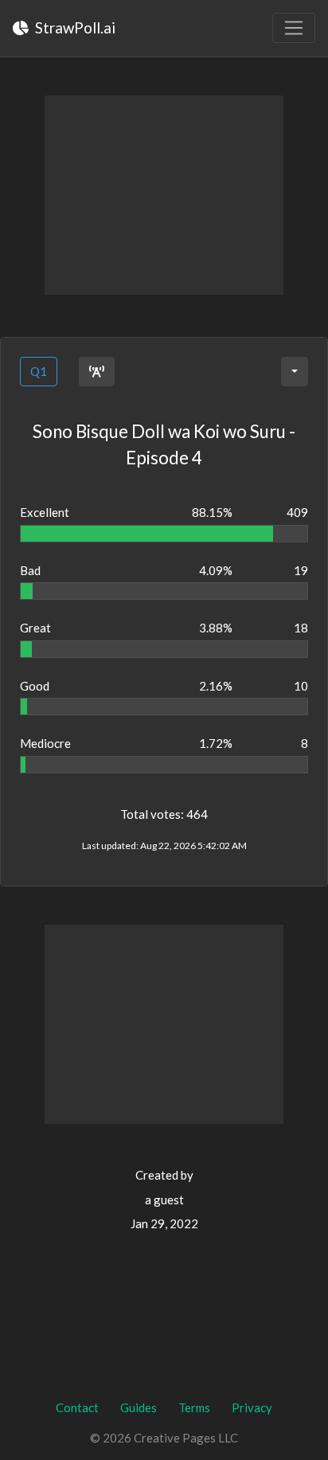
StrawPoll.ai (73, 27)
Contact (77, 1407)
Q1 (38, 371)
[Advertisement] (164, 195)
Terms (194, 1407)
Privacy (252, 1407)
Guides (138, 1407)
